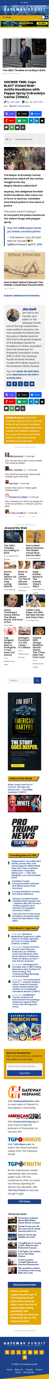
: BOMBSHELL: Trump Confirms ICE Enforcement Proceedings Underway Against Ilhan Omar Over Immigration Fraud (26, 1001)
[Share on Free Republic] (42, 120)
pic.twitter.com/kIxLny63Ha (24, 231)
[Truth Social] (7, 1352)
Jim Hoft (29, 309)
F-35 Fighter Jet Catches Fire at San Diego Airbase (29, 1253)
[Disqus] (24, 484)
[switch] (45, 17)
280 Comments (21, 106)
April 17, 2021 (35, 244)
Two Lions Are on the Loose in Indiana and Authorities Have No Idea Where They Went (26, 917)
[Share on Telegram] (31, 120)
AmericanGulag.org (24, 1121)
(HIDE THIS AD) (30, 38)
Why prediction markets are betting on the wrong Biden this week (29, 1270)
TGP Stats (24, 1201)
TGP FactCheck (16, 1190)
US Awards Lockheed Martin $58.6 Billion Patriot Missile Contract (29, 1220)
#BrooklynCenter (30, 228)
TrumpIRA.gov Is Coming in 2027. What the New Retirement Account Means (29, 1245)
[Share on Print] (22, 127)
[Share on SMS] (11, 127)
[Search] (37, 680)
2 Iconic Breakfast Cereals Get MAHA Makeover (26, 892)
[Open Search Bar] (36, 17)
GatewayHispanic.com (26, 1101)
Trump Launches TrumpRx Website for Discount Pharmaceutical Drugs (29, 1262)
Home (9, 1369)
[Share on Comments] (6, 127)
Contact (29, 1369)
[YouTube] (25, 1357)
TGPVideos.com (22, 1144)
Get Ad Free (28, 1372)
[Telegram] (36, 1352)
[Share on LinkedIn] (36, 120)
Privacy (39, 1369)
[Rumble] (30, 1352)
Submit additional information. (22, 295)
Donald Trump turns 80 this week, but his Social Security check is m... (29, 1228)
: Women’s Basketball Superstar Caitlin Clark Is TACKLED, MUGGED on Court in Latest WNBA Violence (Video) (26, 939)
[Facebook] (24, 1352)
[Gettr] (13, 1352)
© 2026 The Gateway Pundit (24, 1364)
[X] (18, 1352)
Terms (18, 1372)
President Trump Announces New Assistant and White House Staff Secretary (25, 884)
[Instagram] (41, 1352)
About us (19, 1369)
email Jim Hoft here (27, 371)
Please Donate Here (24, 1284)
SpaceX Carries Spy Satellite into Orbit (27, 1236)
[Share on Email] (17, 127)
